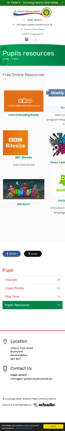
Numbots (23, 204)
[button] (58, 2)
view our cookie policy (24, 428)
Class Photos (14, 288)
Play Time (12, 297)
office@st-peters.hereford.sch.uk (34, 24)
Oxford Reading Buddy (23, 115)
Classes (11, 280)
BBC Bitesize (23, 157)
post (34, 253)
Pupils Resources (17, 305)
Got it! (53, 426)
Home (5, 58)
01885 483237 (34, 20)
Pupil (15, 58)
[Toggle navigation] (26, 39)
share (12, 253)
